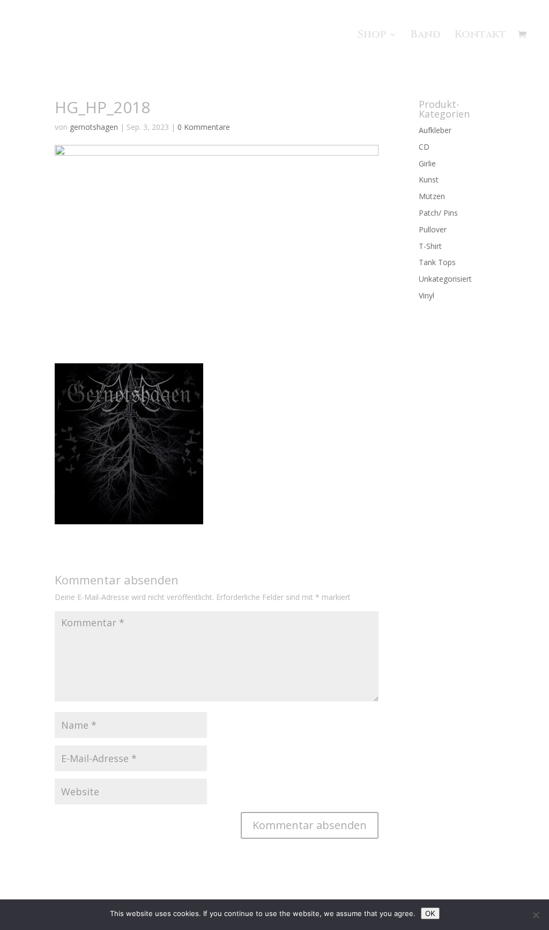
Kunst (429, 179)
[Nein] (535, 915)
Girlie (427, 163)
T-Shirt (430, 246)
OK (430, 913)
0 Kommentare (203, 127)
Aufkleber (435, 130)
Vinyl (426, 295)
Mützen (432, 196)
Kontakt (480, 36)
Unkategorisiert (445, 279)
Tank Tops (437, 262)
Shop (371, 36)
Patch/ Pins (438, 213)
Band (426, 36)
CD (424, 147)
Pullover (433, 229)
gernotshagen (94, 127)
